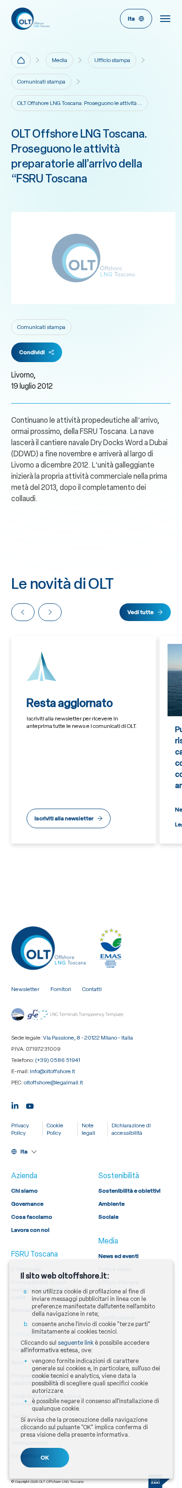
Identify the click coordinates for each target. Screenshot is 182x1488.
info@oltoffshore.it (52, 1071)
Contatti (92, 989)
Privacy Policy (20, 1129)
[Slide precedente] (23, 612)
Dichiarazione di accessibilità (131, 1129)
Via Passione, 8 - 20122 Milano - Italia (88, 1037)
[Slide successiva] (50, 612)
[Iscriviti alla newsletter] (83, 739)
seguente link (75, 1343)
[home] (21, 60)
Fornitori (60, 989)
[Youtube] (30, 1105)
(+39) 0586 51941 (57, 1060)
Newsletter (25, 989)
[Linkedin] (15, 1105)
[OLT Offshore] (49, 18)
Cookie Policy (55, 1129)
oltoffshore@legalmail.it (53, 1082)
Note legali (88, 1129)
